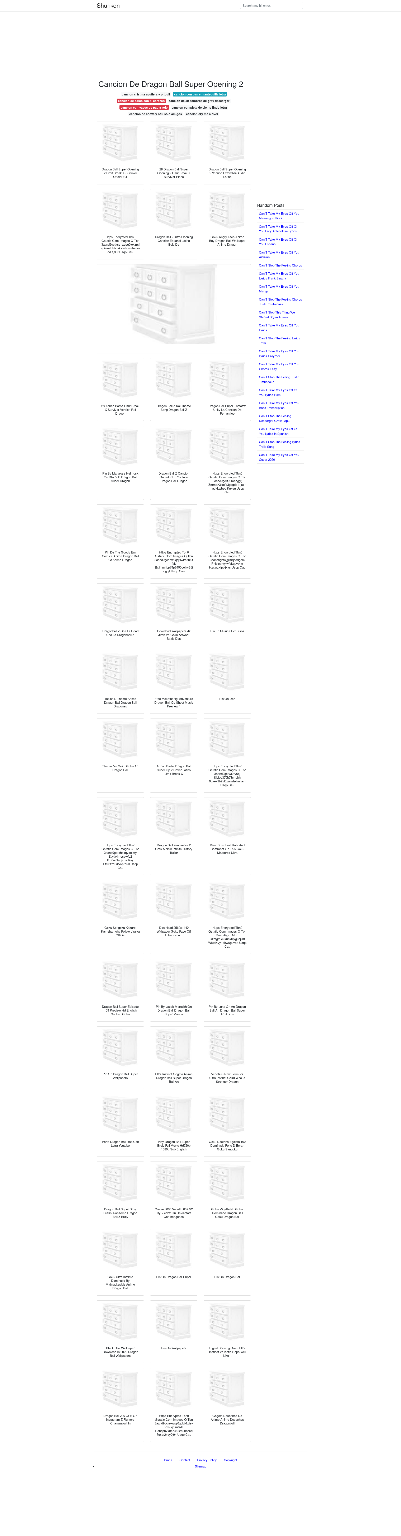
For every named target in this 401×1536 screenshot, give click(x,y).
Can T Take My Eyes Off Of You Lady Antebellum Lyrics (278, 228)
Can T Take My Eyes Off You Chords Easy (279, 366)
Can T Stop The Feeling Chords (280, 265)
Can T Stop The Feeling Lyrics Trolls (279, 340)
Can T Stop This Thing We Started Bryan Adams (277, 314)
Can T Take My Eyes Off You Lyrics (279, 327)
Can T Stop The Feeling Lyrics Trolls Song (279, 444)
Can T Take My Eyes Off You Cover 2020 (279, 457)
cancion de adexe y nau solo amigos (155, 114)
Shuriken (108, 5)
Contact (184, 1460)
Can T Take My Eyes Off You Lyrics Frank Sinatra (279, 275)
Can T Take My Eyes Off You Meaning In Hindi (279, 215)
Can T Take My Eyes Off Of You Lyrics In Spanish (278, 431)
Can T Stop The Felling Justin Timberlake (279, 379)
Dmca (168, 1460)
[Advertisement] (125, 29)
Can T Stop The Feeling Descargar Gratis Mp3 (275, 418)
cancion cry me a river (202, 114)
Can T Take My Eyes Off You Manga (279, 288)
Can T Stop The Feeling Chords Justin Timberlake (280, 301)
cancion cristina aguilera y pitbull (146, 94)
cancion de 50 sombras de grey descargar (199, 101)
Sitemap (200, 1466)
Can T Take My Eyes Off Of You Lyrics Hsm (278, 392)
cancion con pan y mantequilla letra (200, 94)
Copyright (230, 1460)
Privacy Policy (207, 1460)
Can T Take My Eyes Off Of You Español (278, 241)
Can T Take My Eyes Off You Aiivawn (279, 254)
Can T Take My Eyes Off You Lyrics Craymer (279, 353)
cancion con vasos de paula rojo (144, 107)
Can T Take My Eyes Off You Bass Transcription (279, 405)
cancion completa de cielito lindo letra (199, 107)
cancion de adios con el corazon (141, 101)
